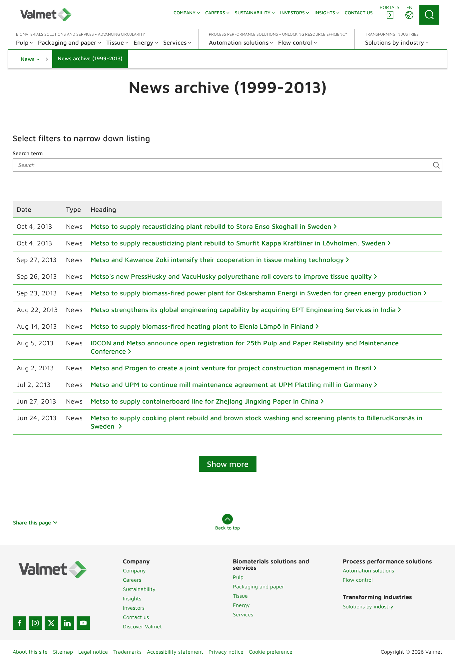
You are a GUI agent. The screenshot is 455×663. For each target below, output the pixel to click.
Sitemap (63, 652)
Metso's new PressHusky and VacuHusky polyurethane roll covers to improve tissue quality (231, 276)
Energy (241, 605)
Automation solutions (368, 570)
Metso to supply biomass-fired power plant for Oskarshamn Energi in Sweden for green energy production (256, 293)
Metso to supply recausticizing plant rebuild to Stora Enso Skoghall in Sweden (211, 226)
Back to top (227, 527)
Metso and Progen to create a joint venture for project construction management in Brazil (231, 368)
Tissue (240, 596)
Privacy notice (226, 652)
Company (134, 570)
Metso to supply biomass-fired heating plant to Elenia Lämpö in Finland (202, 326)
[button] (30, 59)
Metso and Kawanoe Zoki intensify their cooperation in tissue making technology (217, 259)
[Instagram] (35, 623)
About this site (30, 652)
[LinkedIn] (67, 623)
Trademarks (127, 652)
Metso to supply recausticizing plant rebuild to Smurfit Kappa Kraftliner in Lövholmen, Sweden (238, 243)
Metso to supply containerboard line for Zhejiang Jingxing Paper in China (204, 401)
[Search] (429, 15)
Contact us (136, 617)
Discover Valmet (142, 626)
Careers (132, 580)
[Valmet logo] (46, 14)
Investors (134, 608)
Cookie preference (270, 652)
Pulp (238, 577)
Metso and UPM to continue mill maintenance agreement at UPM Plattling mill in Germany (231, 384)
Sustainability (139, 589)
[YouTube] (83, 623)
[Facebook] (19, 623)
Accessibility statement (175, 652)
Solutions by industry (368, 606)
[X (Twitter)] (51, 623)
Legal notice (93, 652)
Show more (227, 464)
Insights (132, 598)
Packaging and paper (258, 586)
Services (243, 614)
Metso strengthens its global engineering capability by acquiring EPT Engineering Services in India (243, 309)
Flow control (358, 580)
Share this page (32, 522)
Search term (28, 153)
